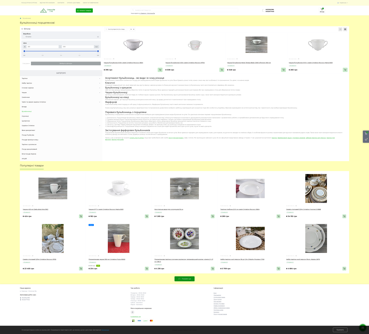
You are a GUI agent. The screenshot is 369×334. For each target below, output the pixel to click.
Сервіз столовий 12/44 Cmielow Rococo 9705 (39, 259)
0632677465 (270, 11)
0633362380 (270, 9)
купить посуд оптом (137, 138)
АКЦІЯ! (24, 158)
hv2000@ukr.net (136, 316)
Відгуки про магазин (47, 2)
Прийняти (340, 330)
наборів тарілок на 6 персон (316, 138)
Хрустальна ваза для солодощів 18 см (168, 209)
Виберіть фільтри (66, 63)
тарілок (274, 138)
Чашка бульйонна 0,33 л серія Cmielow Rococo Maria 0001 (311, 63)
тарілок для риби (117, 139)
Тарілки (24, 78)
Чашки (24, 92)
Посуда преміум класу (30, 140)
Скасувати (26, 63)
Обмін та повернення (90, 2)
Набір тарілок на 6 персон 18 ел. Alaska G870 (303, 259)
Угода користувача (219, 297)
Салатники (26, 97)
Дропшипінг (217, 295)
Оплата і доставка (73, 2)
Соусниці (25, 116)
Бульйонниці (27, 111)
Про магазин (217, 301)
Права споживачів (219, 305)
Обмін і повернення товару (222, 308)
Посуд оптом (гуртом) (29, 2)
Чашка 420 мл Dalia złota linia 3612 (35, 209)
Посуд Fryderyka (28, 135)
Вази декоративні (28, 130)
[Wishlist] (161, 38)
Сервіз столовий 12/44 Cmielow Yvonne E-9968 (303, 209)
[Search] (133, 10)
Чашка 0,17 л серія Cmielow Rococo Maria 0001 (106, 209)
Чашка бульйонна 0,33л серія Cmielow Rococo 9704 (185, 63)
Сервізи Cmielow (28, 125)
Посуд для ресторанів (220, 314)
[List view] (340, 29)
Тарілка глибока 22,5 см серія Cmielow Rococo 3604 (240, 209)
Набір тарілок (27, 83)
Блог (215, 293)
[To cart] (160, 70)
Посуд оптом (217, 299)
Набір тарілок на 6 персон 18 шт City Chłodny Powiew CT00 (242, 259)
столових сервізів (298, 138)
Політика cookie (218, 310)
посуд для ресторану (176, 138)
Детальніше (105, 330)
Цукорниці (26, 121)
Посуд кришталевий (29, 149)
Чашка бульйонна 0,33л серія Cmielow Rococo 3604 (123, 63)
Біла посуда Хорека (29, 154)
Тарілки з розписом (29, 144)
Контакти (61, 2)
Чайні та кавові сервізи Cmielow (34, 102)
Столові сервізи (28, 88)
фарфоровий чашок (285, 138)
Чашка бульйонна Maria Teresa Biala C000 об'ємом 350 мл (249, 63)
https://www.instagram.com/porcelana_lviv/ (132, 312)
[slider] (24, 51)
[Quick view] (161, 35)
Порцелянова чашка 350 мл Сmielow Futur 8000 (107, 259)
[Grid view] (345, 29)
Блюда (24, 107)
